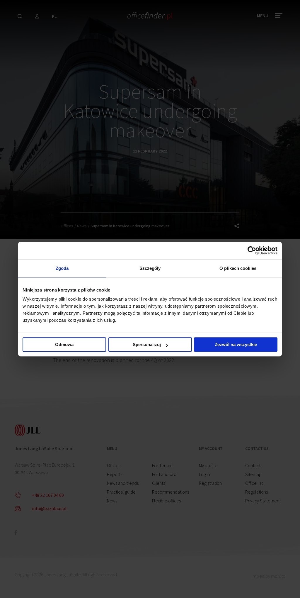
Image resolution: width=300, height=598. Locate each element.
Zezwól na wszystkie (236, 344)
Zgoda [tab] (62, 268)
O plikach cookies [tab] (237, 268)
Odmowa (64, 344)
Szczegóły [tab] (150, 268)
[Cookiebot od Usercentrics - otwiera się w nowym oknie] (251, 250)
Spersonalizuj (147, 344)
